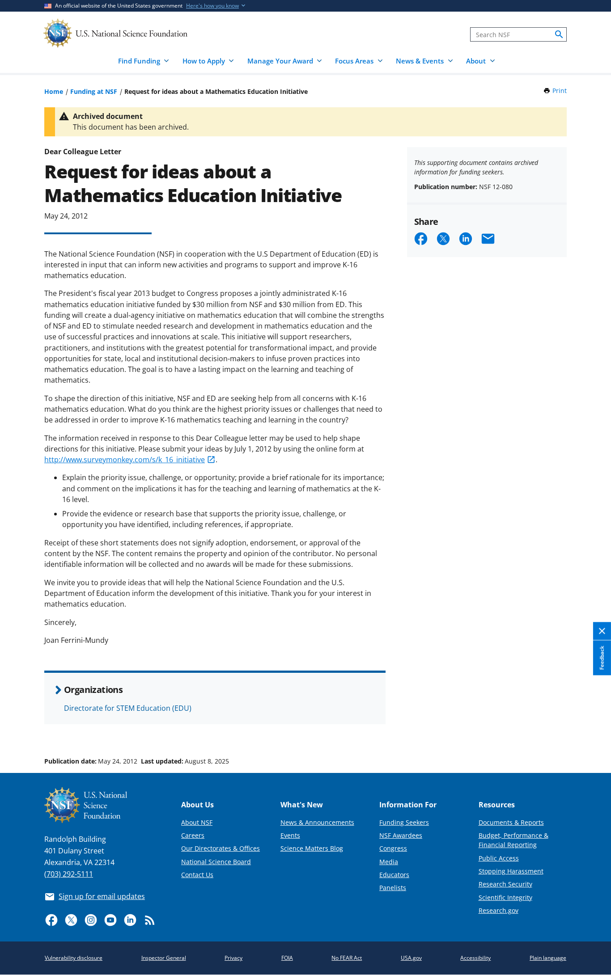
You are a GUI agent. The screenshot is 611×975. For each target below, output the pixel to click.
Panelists (392, 887)
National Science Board (216, 861)
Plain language (548, 958)
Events (290, 835)
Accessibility (475, 958)
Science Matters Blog (311, 848)
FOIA (287, 958)
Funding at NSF (93, 91)
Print (559, 90)
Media (388, 861)
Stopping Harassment (511, 871)
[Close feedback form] (602, 631)
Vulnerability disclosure (73, 958)
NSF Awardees (400, 835)
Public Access (499, 858)
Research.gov (498, 910)
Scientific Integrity (505, 897)
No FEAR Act (346, 958)
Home (53, 91)
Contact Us (197, 874)
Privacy (233, 958)
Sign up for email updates (102, 896)
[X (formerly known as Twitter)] (71, 920)
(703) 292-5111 (68, 874)
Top (591, 727)
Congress (393, 848)
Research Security (505, 884)
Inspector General (163, 958)
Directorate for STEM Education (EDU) (127, 708)
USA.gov (411, 958)
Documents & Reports (511, 822)
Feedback (602, 658)
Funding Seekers (404, 822)
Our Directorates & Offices (220, 848)
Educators (394, 874)
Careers (192, 835)
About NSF (196, 822)
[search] (559, 34)
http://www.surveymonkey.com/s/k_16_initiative (124, 459)
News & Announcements (317, 822)
